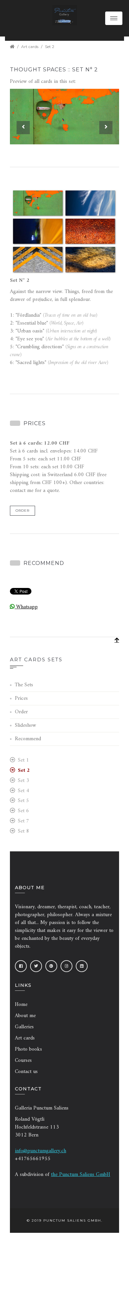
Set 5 (23, 800)
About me (25, 1016)
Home (21, 1005)
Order (21, 712)
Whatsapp (26, 607)
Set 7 (23, 821)
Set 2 (49, 46)
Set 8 (23, 831)
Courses (23, 1060)
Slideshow (25, 725)
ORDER (22, 510)
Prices (21, 698)
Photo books (28, 1049)
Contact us (26, 1072)
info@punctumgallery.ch (40, 1151)
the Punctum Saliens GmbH (80, 1174)
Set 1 (23, 760)
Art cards (29, 46)
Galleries (24, 1027)
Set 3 (23, 780)
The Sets (24, 685)
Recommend (28, 739)
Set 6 (23, 811)
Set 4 (23, 791)
